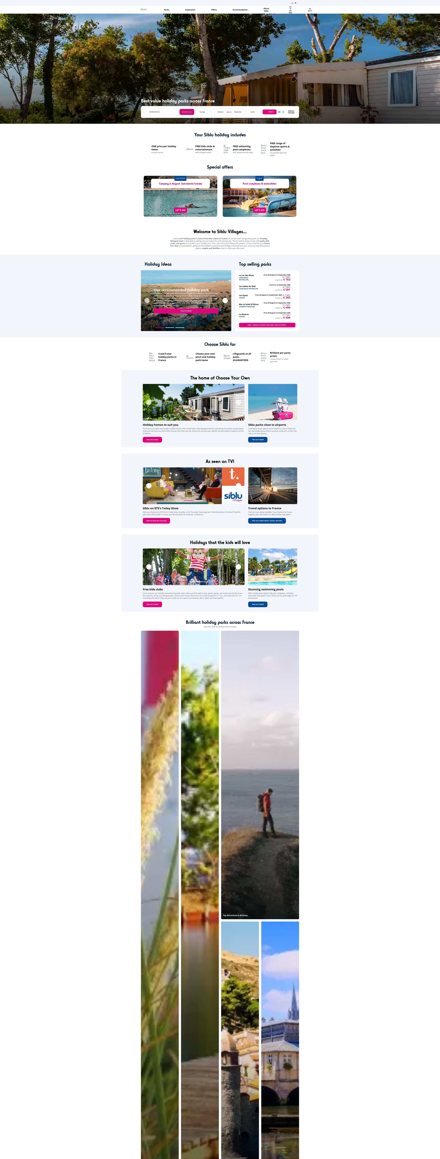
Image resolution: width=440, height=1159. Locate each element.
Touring (202, 112)
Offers (214, 9)
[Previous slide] (147, 300)
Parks (166, 9)
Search (271, 112)
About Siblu (266, 9)
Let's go (180, 210)
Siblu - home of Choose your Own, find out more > (267, 325)
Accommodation (240, 9)
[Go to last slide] (148, 485)
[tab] (159, 327)
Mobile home (186, 112)
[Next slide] (225, 300)
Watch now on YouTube (156, 521)
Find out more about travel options (267, 521)
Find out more (186, 311)
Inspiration (190, 9)
